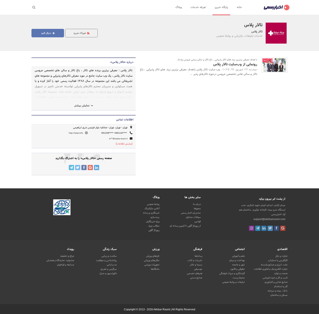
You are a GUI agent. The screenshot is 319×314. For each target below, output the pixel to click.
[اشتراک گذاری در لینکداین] (96, 167)
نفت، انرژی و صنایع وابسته (274, 265)
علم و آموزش (238, 256)
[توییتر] (270, 228)
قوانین (197, 222)
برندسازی (155, 217)
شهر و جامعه (238, 265)
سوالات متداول (193, 217)
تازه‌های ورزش (153, 256)
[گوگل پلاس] (282, 228)
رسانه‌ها (198, 256)
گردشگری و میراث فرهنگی (232, 273)
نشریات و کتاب (194, 260)
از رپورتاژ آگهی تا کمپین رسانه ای (185, 226)
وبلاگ (178, 7)
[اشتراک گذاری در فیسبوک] (84, 167)
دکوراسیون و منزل (108, 273)
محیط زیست (239, 278)
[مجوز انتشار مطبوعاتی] (62, 208)
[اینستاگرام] (251, 228)
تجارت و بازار (281, 256)
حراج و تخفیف (67, 256)
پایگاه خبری (221, 7)
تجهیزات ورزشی (152, 265)
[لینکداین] (263, 228)
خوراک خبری (80, 33)
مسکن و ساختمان (279, 295)
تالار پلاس (253, 25)
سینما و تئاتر (196, 265)
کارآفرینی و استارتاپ (278, 260)
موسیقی (198, 269)
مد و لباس (112, 265)
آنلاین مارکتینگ (152, 208)
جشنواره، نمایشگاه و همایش (60, 260)
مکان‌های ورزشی (152, 260)
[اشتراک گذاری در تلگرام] (71, 167)
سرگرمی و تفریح (109, 269)
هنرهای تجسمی (194, 273)
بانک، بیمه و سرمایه (278, 291)
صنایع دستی (196, 278)
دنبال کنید (46, 33)
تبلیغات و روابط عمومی (233, 282)
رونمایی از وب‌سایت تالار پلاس (234, 64)
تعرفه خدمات (198, 7)
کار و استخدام (281, 286)
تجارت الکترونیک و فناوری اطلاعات (271, 269)
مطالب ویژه (154, 226)
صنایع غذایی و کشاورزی (276, 282)
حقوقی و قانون (237, 269)
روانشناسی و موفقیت (106, 260)
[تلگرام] (257, 228)
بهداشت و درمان (237, 260)
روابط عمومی (153, 204)
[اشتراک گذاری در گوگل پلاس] (90, 167)
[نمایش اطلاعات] (124, 144)
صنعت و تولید (281, 273)
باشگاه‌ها (155, 269)
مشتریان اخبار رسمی (191, 213)
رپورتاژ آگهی (154, 230)
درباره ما (197, 204)
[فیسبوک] (276, 228)
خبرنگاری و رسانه (151, 213)
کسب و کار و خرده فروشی (275, 278)
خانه (239, 7)
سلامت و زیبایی (109, 256)
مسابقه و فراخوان (65, 265)
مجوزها (197, 208)
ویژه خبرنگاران (153, 222)
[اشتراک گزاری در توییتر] (77, 167)
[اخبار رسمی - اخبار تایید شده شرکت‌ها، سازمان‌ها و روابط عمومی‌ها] (276, 7)
